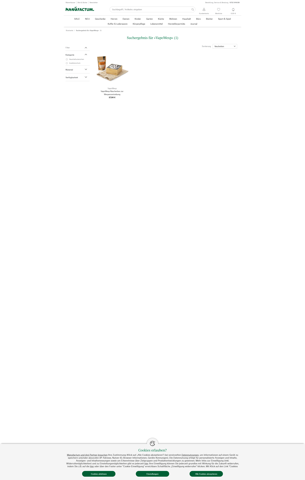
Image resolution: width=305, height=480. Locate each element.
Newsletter (94, 2)
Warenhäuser (70, 2)
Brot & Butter (82, 2)
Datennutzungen (190, 454)
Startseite (69, 30)
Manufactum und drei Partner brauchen (87, 454)
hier (146, 463)
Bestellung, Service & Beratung (222, 2)
